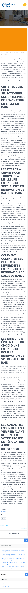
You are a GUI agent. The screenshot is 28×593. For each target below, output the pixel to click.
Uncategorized (5, 586)
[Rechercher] (26, 540)
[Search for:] (12, 574)
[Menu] (25, 4)
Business (3, 511)
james (4, 52)
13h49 (22, 52)
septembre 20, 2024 (13, 52)
